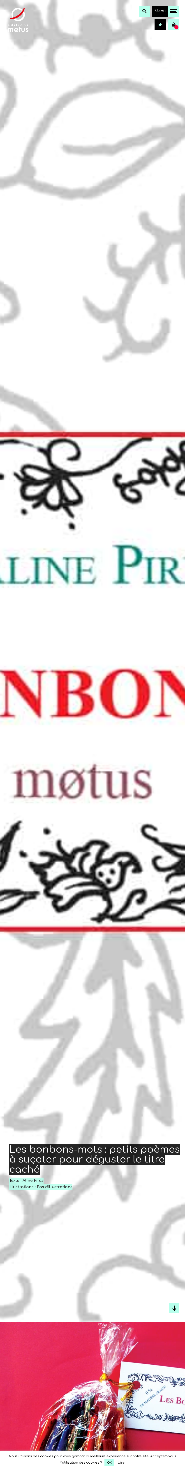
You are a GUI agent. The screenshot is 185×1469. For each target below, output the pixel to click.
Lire (121, 1463)
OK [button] (109, 1462)
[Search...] (144, 11)
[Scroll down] (174, 1308)
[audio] (160, 24)
